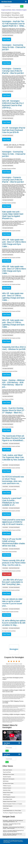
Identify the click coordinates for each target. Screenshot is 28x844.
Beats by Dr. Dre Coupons (8, 778)
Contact (20, 840)
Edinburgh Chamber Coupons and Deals (11, 590)
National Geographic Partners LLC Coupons (12, 803)
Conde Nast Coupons (7, 806)
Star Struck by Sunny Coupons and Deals (11, 510)
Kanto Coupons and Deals (7, 426)
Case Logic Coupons (7, 769)
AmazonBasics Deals (7, 799)
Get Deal (6, 39)
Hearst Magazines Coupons (9, 797)
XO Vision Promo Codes (8, 783)
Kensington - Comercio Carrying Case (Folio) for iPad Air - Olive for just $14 (13, 828)
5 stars (19, 661)
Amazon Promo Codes (8, 792)
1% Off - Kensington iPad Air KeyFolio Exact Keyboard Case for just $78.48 (12, 834)
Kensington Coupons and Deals (9, 168)
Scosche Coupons (7, 776)
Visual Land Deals (7, 772)
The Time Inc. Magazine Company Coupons (12, 812)
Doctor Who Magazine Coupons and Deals (11, 530)
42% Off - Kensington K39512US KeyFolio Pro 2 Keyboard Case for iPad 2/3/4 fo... (13, 831)
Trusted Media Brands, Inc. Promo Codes (12, 810)
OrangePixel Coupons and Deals (9, 489)
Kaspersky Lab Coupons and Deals (9, 371)
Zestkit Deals (6, 808)
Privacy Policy (6, 841)
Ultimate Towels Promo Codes (9, 801)
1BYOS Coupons (6, 794)
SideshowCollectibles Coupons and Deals (11, 446)
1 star (8, 661)
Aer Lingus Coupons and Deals (8, 630)
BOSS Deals (5, 781)
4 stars (16, 661)
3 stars (14, 661)
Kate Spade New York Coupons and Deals (11, 230)
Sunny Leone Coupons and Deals (9, 551)
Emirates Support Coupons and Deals (10, 611)
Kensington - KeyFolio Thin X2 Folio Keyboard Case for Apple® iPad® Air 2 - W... (13, 821)
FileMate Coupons (7, 785)
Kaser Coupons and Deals (7, 399)
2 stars (11, 661)
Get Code (7, 574)
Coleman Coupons (7, 787)
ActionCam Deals (6, 790)
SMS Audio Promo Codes (8, 774)
